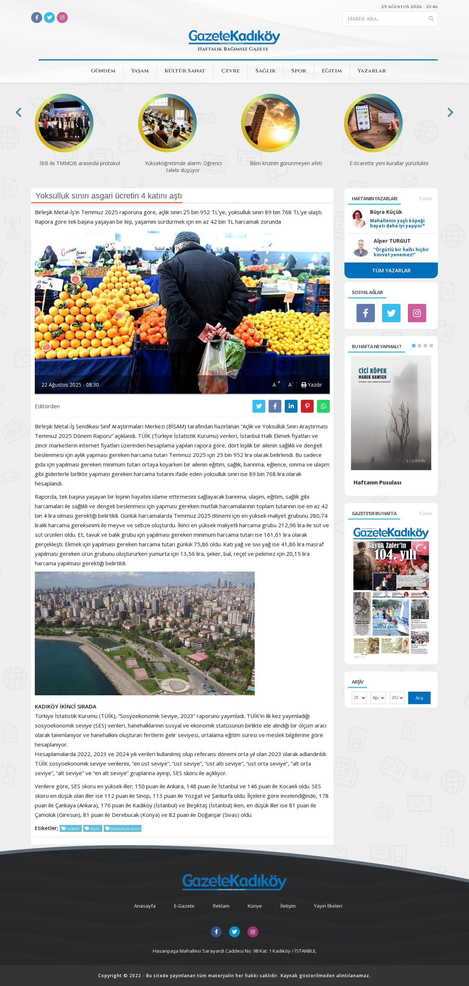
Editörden (47, 406)
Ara (419, 698)
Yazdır (314, 384)
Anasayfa (145, 906)
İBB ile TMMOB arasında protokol (80, 163)
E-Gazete (184, 906)
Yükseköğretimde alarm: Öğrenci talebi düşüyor (183, 167)
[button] (414, 346)
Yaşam (140, 71)
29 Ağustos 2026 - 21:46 (409, 7)
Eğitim (332, 71)
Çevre (230, 71)
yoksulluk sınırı (125, 828)
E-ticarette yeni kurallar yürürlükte (389, 163)
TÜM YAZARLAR (391, 270)
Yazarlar (372, 71)
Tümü (425, 198)
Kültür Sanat (185, 71)
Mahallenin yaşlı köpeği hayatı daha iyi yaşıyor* (397, 223)
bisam (73, 828)
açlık (95, 828)
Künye (255, 906)
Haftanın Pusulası (377, 482)
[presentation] (18, 112)
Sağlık (265, 71)
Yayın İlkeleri (328, 906)
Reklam (221, 906)
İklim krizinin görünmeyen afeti (286, 163)
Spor (298, 71)
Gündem (103, 71)
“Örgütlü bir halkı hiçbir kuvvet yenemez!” (401, 252)
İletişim (288, 906)
